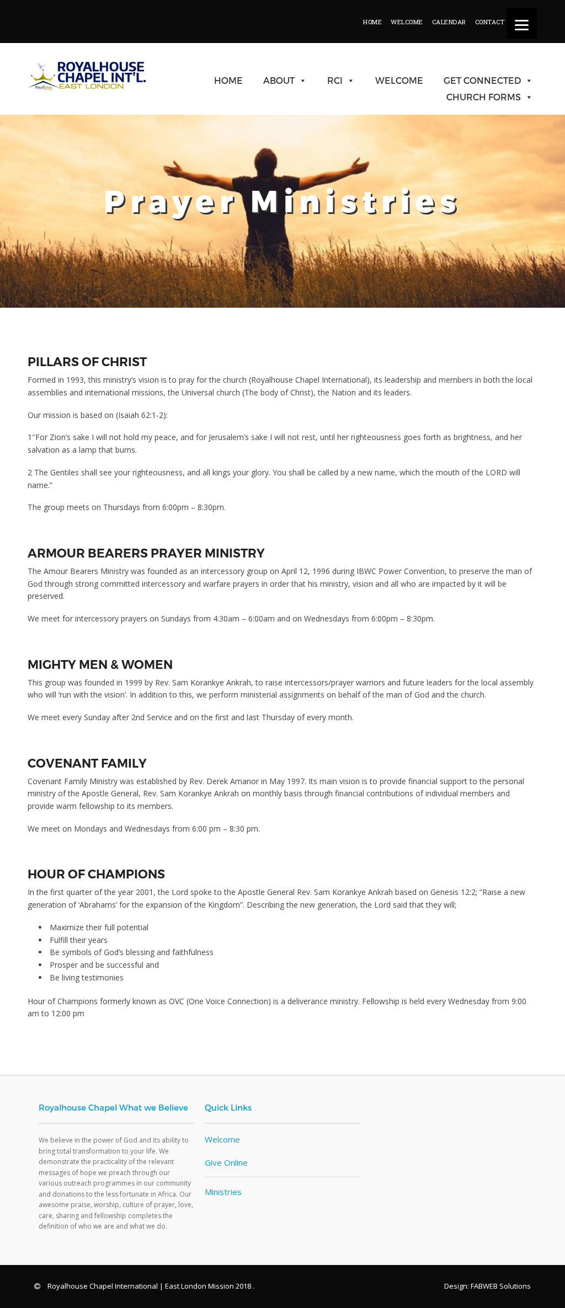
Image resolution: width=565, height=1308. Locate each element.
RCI (335, 80)
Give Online (226, 1162)
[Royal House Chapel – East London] (87, 108)
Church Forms (483, 97)
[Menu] (522, 23)
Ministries (223, 1191)
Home (228, 80)
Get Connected (482, 80)
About (279, 80)
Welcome (399, 80)
